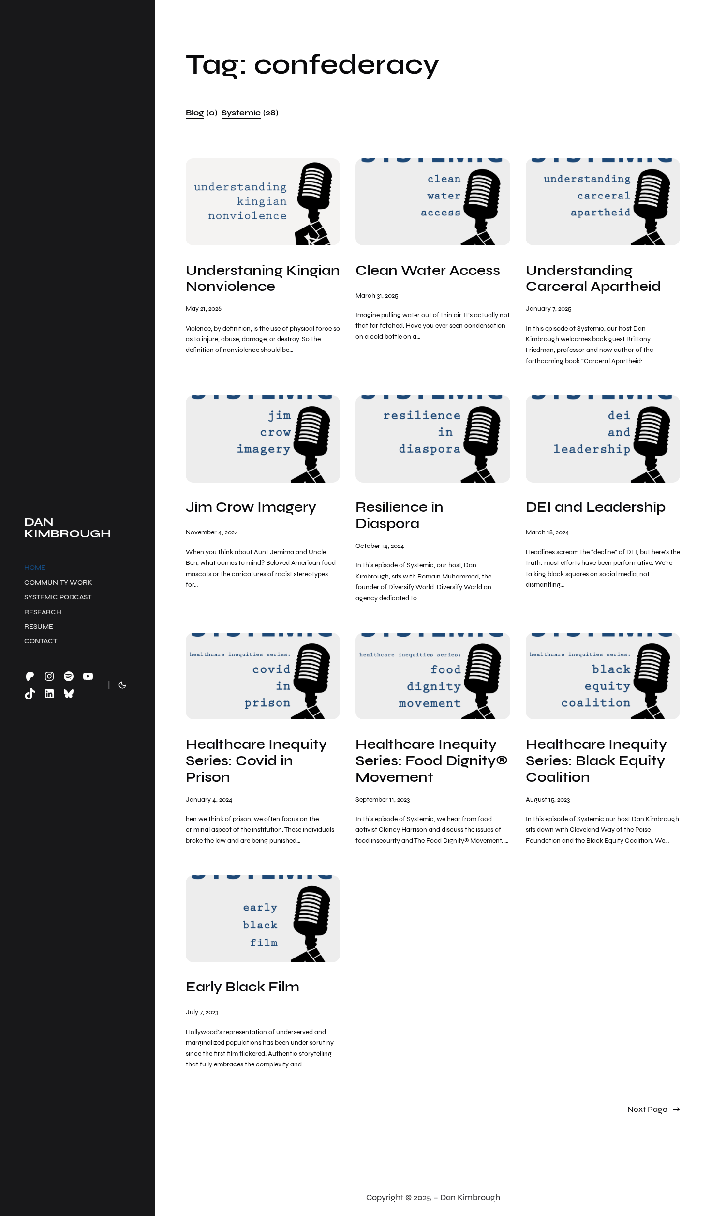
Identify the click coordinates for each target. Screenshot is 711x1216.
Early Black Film (242, 987)
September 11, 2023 (383, 799)
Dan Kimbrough (67, 527)
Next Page (653, 1109)
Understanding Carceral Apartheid (593, 278)
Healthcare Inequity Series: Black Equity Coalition (596, 760)
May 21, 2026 (204, 308)
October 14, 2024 (380, 546)
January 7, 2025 (548, 308)
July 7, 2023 (202, 1012)
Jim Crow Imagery (251, 507)
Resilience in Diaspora (400, 515)
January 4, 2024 (209, 799)
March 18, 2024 (547, 532)
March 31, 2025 (377, 295)
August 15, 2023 (548, 799)
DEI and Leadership (596, 507)
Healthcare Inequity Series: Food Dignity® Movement (432, 760)
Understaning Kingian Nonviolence (263, 278)
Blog (201, 112)
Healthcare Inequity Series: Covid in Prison (256, 760)
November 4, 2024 (212, 532)
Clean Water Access (428, 270)
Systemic (250, 112)
